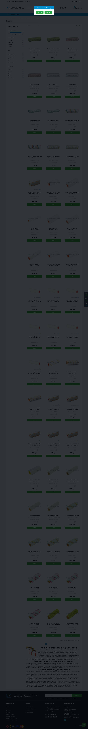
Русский (48, 12)
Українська (39, 12)
